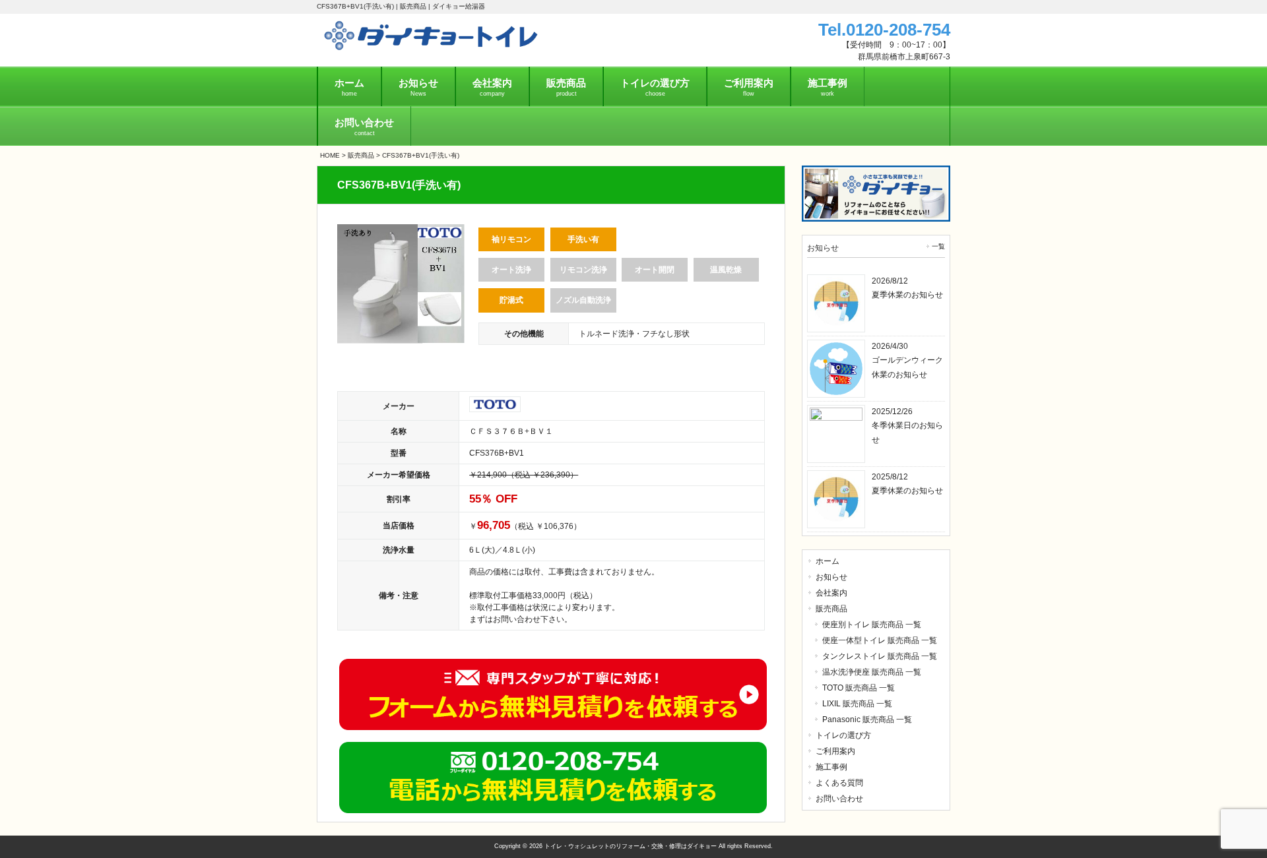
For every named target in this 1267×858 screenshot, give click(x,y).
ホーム (827, 561)
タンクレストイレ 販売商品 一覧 (879, 656)
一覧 (938, 246)
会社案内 (831, 593)
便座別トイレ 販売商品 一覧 (871, 624)
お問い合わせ (839, 798)
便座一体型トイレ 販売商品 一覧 (879, 640)
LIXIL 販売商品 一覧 (857, 703)
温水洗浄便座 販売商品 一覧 (871, 672)
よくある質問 (839, 782)
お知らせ (831, 577)
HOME (330, 155)
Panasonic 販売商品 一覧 (867, 719)
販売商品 (361, 155)
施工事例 (831, 767)
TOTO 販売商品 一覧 (858, 687)
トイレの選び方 (843, 735)
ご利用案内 (835, 751)
